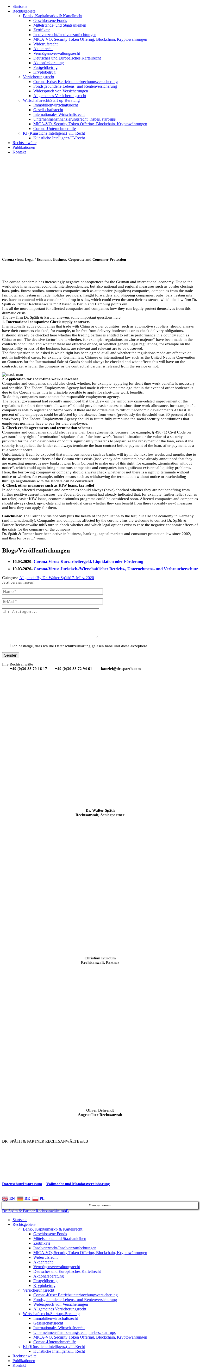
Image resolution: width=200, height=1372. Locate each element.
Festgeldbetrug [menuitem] (45, 1281)
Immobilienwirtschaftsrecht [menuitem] (55, 1318)
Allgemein (27, 577)
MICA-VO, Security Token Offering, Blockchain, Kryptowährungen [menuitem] (90, 1252)
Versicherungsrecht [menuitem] (38, 1290)
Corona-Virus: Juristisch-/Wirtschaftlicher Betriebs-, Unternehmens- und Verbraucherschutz (116, 569)
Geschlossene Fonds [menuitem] (50, 1234)
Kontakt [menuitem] (19, 1365)
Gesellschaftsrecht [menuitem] (48, 1323)
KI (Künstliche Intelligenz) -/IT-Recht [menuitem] (54, 1346)
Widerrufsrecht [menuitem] (45, 1257)
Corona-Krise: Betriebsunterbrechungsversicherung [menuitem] (75, 1295)
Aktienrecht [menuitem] (43, 1262)
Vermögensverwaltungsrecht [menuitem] (56, 1266)
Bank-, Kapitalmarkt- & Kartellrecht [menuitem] (52, 1229)
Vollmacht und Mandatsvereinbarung (78, 1184)
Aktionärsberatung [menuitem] (48, 1276)
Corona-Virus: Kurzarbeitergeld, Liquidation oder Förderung (88, 561)
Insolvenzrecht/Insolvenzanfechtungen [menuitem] (64, 1248)
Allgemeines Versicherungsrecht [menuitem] (59, 1309)
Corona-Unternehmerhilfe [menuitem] (54, 1342)
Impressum (32, 1184)
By (53, 577)
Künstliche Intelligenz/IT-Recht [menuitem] (59, 1351)
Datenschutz (12, 1184)
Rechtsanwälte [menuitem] (24, 1356)
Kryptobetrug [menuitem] (44, 1285)
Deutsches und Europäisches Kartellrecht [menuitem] (67, 1271)
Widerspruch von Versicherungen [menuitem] (60, 1304)
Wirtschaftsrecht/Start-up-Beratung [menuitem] (51, 1313)
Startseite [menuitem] (19, 1219)
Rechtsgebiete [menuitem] (23, 1224)
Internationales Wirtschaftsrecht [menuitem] (59, 1328)
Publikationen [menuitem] (23, 1360)
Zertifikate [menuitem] (41, 1243)
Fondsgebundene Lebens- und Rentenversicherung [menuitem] (75, 1299)
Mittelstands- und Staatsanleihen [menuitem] (59, 1238)
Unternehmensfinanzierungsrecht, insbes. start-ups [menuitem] (74, 1332)
